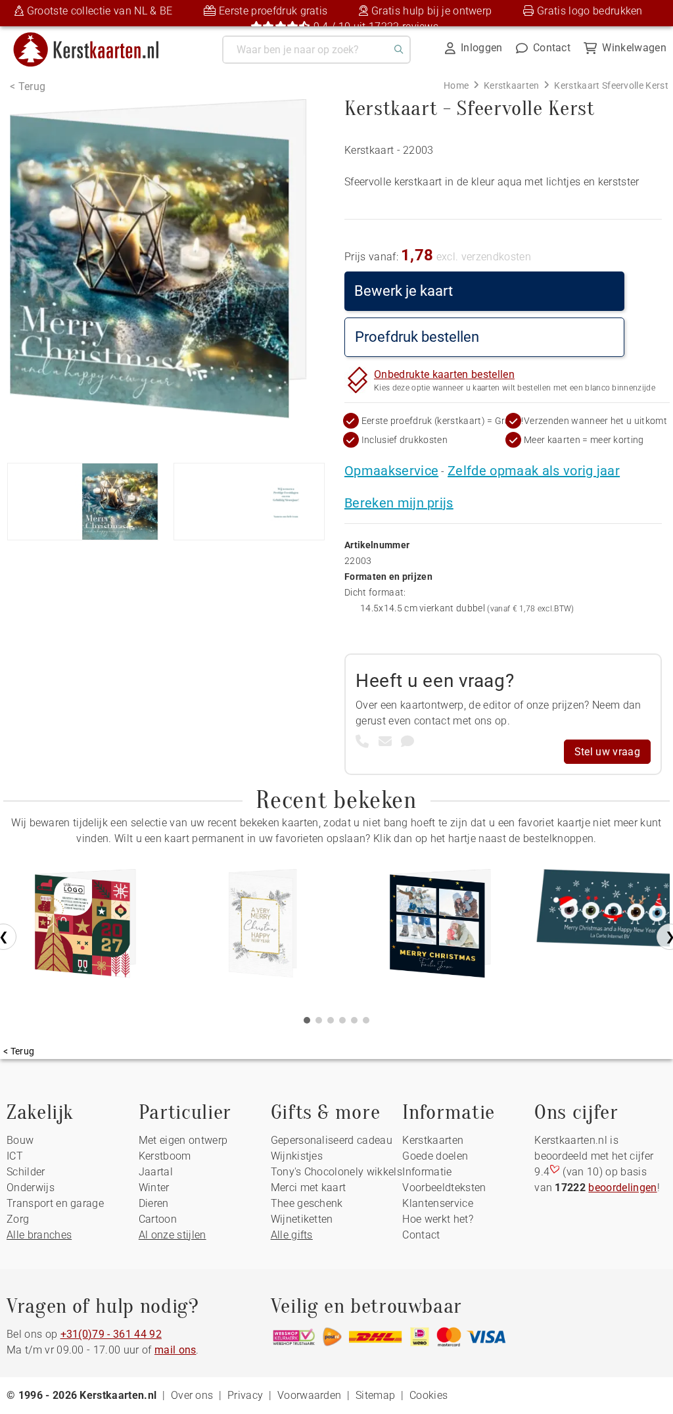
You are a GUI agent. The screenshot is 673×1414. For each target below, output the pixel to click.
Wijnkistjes (297, 1156)
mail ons (175, 1350)
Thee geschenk (307, 1203)
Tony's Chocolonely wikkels (336, 1172)
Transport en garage (55, 1203)
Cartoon (158, 1219)
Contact (421, 1235)
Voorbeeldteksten (444, 1187)
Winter (154, 1187)
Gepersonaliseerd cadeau (331, 1140)
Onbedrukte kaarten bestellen (444, 374)
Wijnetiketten (302, 1219)
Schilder (26, 1172)
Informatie (427, 1172)
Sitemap (375, 1395)
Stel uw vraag (607, 751)
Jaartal (156, 1172)
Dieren (154, 1203)
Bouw (20, 1140)
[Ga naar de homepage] (94, 37)
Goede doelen (435, 1156)
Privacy (245, 1395)
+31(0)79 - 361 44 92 (111, 1334)
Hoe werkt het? (437, 1219)
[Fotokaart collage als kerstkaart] (440, 928)
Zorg (18, 1219)
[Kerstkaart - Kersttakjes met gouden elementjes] (263, 928)
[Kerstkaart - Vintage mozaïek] (85, 928)
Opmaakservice (391, 471)
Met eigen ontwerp (183, 1140)
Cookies (428, 1395)
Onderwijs (31, 1187)
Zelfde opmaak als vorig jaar (534, 471)
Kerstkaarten (432, 1140)
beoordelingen (622, 1187)
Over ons (192, 1395)
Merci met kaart (308, 1187)
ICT (15, 1156)
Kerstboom (165, 1156)
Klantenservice (437, 1203)
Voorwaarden (309, 1395)
